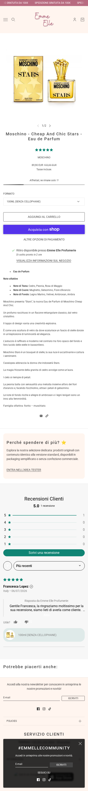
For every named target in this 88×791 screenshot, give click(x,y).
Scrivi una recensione (44, 553)
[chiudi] (80, 743)
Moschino (44, 157)
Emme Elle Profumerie (61, 250)
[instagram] (44, 779)
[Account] (74, 19)
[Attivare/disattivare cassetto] (5, 19)
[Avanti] (50, 125)
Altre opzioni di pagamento (44, 239)
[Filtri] (7, 565)
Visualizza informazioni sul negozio (43, 260)
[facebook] (38, 779)
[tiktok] (49, 779)
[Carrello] (82, 19)
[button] (44, 150)
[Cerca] (13, 19)
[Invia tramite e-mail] (41, 416)
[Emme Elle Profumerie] (44, 19)
